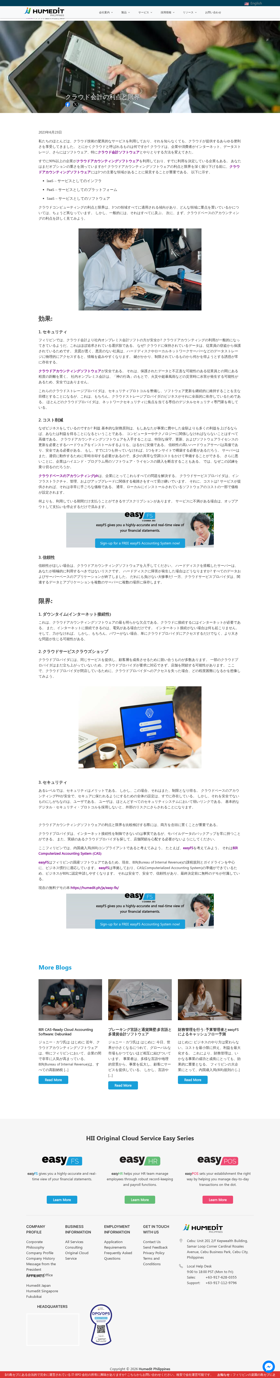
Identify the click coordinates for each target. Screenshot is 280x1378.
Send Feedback (155, 1247)
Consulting (74, 1247)
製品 (124, 12)
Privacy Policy (154, 1252)
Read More (53, 1079)
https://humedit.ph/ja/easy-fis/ (95, 887)
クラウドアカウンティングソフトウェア (107, 161)
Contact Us (152, 1241)
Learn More (62, 1199)
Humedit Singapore (42, 1290)
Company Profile (39, 1252)
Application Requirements (115, 1244)
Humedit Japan (38, 1285)
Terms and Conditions (152, 1261)
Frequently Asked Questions (118, 1255)
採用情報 (166, 12)
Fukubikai (34, 1296)
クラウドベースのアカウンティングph (68, 475)
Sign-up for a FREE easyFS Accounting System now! (140, 543)
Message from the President (41, 1266)
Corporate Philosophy (35, 1244)
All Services (74, 1241)
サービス (143, 12)
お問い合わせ (213, 12)
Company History (40, 1258)
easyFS (188, 847)
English (256, 3)
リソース (188, 12)
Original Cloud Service (77, 1255)
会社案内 (104, 12)
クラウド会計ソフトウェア (119, 152)
